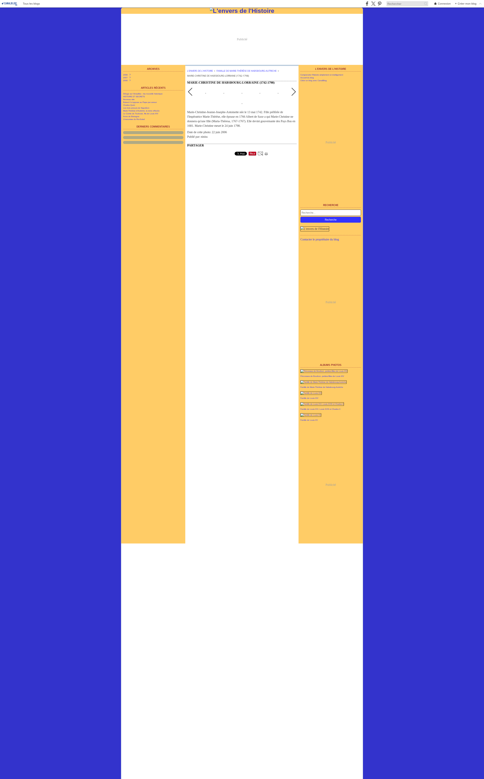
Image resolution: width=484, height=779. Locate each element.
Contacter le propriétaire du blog (319, 239)
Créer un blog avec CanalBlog (313, 80)
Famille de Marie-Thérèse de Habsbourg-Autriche (246, 70)
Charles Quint (129, 105)
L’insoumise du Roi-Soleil (134, 119)
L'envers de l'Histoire (200, 70)
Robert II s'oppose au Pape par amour (140, 102)
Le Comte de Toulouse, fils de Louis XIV (140, 114)
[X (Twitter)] (373, 4)
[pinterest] (379, 4)
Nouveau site (129, 99)
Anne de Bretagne (131, 116)
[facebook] (367, 4)
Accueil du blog (307, 78)
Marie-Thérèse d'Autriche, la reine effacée (141, 111)
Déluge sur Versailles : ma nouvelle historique (143, 94)
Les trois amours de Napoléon (136, 108)
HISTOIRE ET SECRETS (134, 97)
